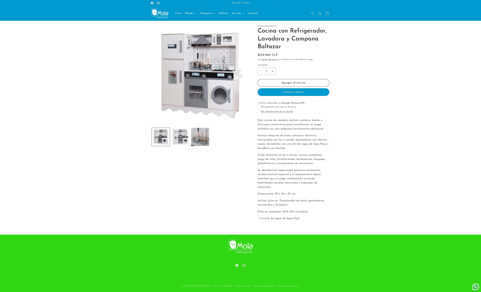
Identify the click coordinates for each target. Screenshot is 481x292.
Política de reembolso (222, 286)
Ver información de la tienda (277, 111)
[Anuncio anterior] (205, 3)
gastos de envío (269, 59)
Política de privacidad (263, 286)
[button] (190, 13)
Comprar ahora (293, 92)
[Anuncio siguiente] (276, 3)
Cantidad (262, 65)
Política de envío (243, 286)
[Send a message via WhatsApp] (476, 287)
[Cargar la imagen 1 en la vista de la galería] (161, 137)
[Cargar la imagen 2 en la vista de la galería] (180, 137)
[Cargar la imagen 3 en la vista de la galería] (200, 137)
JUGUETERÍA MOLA (200, 286)
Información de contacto (288, 286)
